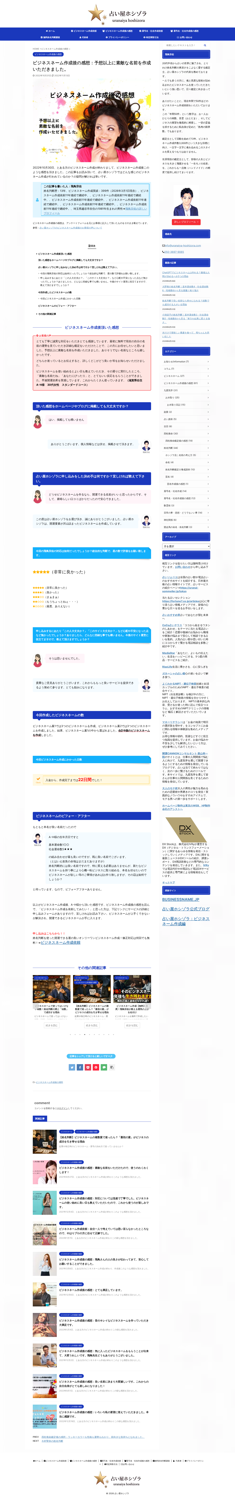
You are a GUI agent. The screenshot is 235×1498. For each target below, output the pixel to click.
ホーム (52, 31)
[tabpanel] (51, 1003)
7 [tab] (99, 1034)
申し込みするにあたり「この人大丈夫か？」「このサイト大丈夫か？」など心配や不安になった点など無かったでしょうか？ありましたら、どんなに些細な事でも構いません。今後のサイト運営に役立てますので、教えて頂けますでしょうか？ (94, 281)
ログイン (63, 1108)
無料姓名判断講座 (51, 37)
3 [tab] (80, 1034)
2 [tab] (75, 1034)
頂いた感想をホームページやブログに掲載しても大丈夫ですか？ (70, 260)
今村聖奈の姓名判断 (52, 1441)
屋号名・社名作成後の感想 (186, 31)
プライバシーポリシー (118, 37)
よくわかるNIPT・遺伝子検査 (179, 683)
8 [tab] (104, 1034)
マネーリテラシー (172, 722)
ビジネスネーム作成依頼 (85, 31)
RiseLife (167, 666)
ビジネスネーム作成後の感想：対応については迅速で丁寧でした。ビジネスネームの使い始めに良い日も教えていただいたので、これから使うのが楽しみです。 (104, 1203)
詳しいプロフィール (185, 221)
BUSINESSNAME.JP (180, 899)
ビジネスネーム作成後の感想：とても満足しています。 (91, 1290)
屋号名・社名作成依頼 (152, 31)
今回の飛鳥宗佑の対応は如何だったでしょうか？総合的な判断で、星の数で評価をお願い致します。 (90, 273)
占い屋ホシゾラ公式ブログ (186, 909)
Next (148, 1006)
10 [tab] (113, 1034)
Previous (36, 1006)
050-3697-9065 (174, 251)
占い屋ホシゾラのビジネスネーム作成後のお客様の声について (70, 227)
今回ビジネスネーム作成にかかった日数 (60, 298)
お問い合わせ (186, 37)
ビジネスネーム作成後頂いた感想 (55, 254)
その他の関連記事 (47, 314)
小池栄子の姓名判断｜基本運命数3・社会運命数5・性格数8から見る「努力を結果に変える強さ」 (186, 318)
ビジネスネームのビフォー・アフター (57, 305)
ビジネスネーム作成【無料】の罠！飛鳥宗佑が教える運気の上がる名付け (92, 1009)
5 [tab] (89, 1034)
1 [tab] (70, 1034)
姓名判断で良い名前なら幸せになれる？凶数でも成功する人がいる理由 (185, 302)
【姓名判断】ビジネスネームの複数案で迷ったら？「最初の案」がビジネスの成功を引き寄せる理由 (51, 1009)
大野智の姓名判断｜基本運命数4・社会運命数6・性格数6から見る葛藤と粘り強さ (185, 288)
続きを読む (52, 1025)
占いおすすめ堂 (171, 615)
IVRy (206, 865)
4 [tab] (84, 1034)
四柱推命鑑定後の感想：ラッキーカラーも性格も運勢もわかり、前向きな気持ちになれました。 (93, 1437)
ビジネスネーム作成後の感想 (119, 31)
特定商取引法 (152, 37)
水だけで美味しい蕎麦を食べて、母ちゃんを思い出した (185, 334)
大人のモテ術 (170, 788)
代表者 (85, 37)
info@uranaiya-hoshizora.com (183, 245)
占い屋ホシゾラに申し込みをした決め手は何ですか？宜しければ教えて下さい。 (78, 267)
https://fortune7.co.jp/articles (180, 601)
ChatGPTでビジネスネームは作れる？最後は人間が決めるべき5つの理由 (186, 274)
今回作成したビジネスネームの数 (55, 292)
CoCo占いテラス (172, 625)
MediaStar (168, 653)
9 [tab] (108, 1034)
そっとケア (168, 882)
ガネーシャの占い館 (173, 673)
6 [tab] (94, 1034)
